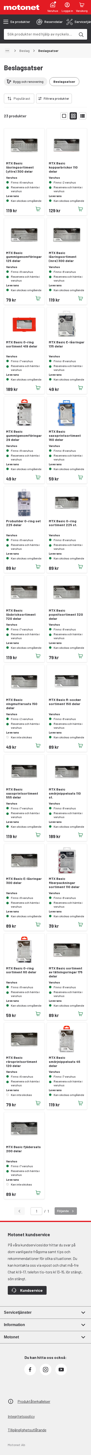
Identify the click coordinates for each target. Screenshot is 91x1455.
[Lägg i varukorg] (38, 209)
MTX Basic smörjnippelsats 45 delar (64, 1062)
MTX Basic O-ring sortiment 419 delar (21, 344)
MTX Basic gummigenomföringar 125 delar (24, 257)
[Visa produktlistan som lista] (82, 116)
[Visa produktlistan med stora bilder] (64, 116)
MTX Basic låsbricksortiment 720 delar (21, 614)
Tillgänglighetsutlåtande (27, 1429)
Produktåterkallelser (33, 1401)
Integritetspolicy (21, 1416)
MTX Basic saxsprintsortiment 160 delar (65, 436)
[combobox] (39, 34)
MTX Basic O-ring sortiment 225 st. (63, 523)
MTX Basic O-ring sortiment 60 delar (21, 970)
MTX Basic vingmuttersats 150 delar (21, 704)
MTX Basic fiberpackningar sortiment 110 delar (64, 883)
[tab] (49, 22)
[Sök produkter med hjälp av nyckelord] (80, 34)
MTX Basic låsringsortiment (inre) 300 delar (62, 257)
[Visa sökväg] (7, 50)
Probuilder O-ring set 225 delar (23, 523)
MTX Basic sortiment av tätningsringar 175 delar (66, 972)
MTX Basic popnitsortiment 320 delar (66, 614)
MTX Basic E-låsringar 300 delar (24, 881)
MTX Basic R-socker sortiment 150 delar (65, 702)
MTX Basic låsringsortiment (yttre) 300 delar (20, 167)
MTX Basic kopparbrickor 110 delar (63, 167)
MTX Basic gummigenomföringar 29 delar (24, 436)
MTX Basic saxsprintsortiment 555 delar (22, 793)
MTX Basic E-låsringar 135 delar (66, 344)
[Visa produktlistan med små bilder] (73, 116)
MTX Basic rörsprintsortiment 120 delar (21, 1062)
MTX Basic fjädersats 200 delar (23, 1149)
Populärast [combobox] (22, 98)
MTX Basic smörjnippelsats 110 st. (65, 793)
